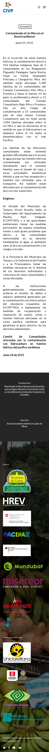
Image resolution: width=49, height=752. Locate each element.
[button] (44, 7)
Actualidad (25, 26)
